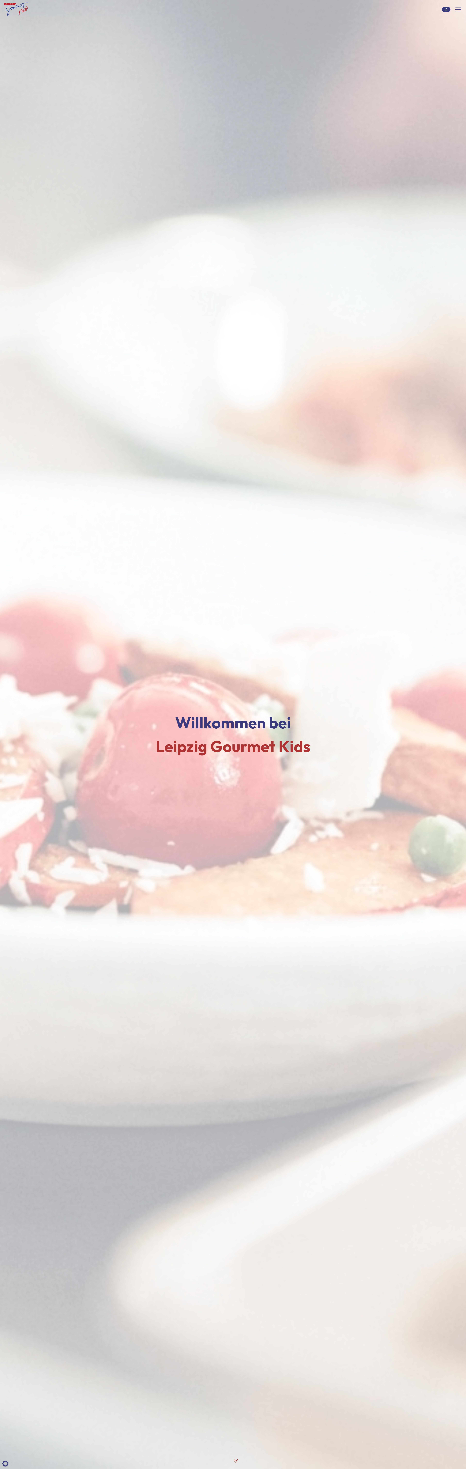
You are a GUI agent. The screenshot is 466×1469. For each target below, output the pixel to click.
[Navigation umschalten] (458, 9)
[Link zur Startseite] (16, 9)
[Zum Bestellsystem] (446, 9)
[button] (5, 1463)
